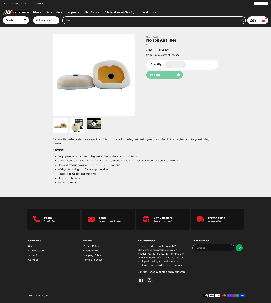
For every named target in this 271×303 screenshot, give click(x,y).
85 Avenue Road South (163, 221)
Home (6, 3)
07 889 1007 (49, 221)
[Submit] (239, 247)
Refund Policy (91, 250)
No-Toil (149, 45)
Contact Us (39, 3)
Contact (33, 259)
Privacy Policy (91, 246)
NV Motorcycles (41, 295)
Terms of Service (93, 259)
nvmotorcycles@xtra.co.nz (110, 221)
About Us (28, 3)
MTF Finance (17, 3)
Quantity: (156, 64)
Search (32, 246)
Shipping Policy (92, 255)
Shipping (151, 54)
